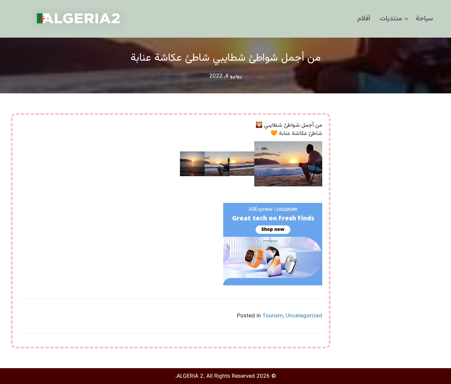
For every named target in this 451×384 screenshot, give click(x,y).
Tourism (272, 316)
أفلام (363, 19)
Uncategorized (304, 316)
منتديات (391, 19)
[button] (406, 19)
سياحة (424, 19)
